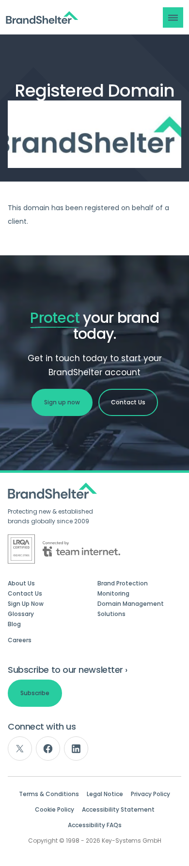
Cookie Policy (54, 810)
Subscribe (34, 693)
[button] (173, 17)
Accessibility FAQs (95, 825)
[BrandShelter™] (42, 17)
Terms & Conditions (49, 794)
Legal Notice (105, 794)
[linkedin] (76, 748)
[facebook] (48, 748)
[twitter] (20, 748)
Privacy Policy (150, 794)
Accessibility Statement (118, 810)
